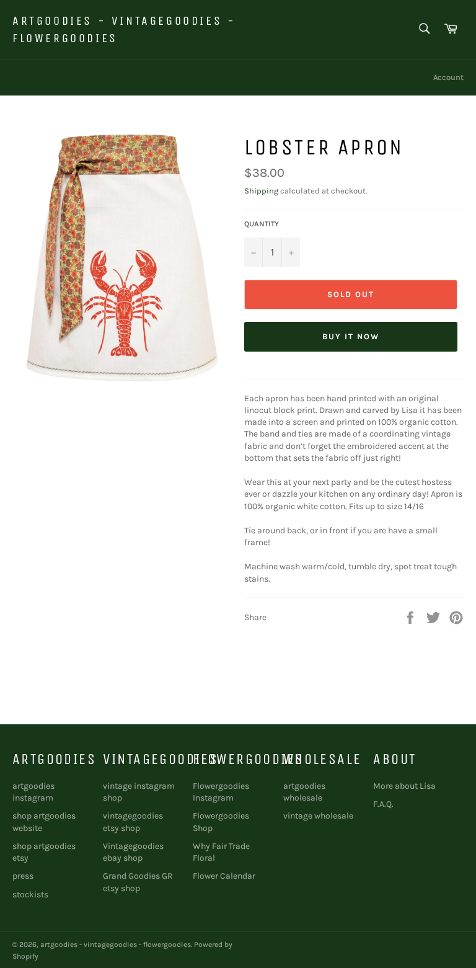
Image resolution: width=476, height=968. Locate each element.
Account (448, 77)
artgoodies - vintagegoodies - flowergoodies (124, 29)
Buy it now (350, 336)
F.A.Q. (383, 804)
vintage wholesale (318, 815)
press (22, 876)
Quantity (261, 224)
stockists (30, 894)
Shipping (261, 190)
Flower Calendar (224, 876)
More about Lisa (404, 786)
